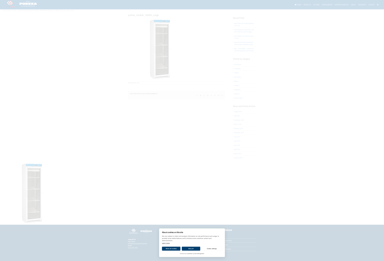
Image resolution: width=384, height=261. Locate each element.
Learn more (166, 243)
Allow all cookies (171, 248)
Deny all (191, 248)
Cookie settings (212, 248)
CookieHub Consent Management (195, 253)
